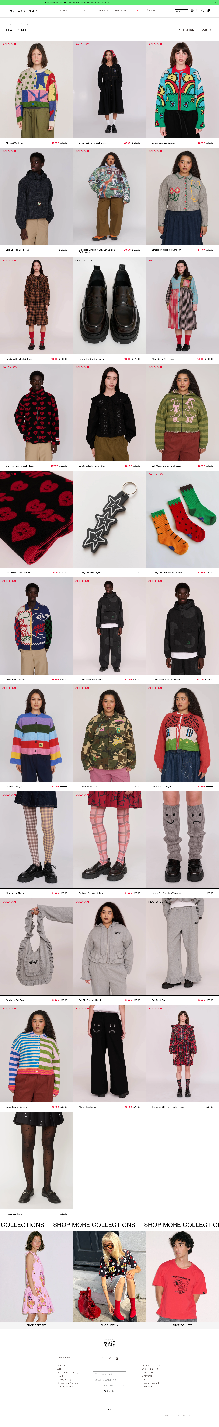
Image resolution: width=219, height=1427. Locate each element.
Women (64, 11)
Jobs (144, 1380)
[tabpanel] (109, 1379)
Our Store (62, 1365)
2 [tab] (110, 1409)
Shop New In (109, 1326)
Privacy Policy (64, 1380)
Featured (204, 35)
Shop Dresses (37, 1326)
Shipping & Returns (152, 1369)
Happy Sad (121, 11)
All (86, 11)
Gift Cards (147, 1376)
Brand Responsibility (68, 1373)
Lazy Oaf (185, 1415)
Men (76, 11)
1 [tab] (108, 1409)
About (60, 1369)
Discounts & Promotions (69, 1383)
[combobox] (108, 1385)
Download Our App (151, 1387)
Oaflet (137, 11)
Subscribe (109, 1391)
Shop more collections (90, 1225)
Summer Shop (102, 11)
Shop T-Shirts (183, 1326)
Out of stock (36, 135)
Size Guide (147, 1373)
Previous (1, 89)
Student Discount (150, 1383)
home (9, 24)
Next (71, 89)
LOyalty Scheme (65, 1387)
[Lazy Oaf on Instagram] (117, 1359)
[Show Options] (123, 1385)
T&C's (60, 1376)
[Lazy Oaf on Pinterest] (109, 1359)
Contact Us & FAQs (151, 1365)
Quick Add (109, 135)
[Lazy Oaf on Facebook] (102, 1359)
